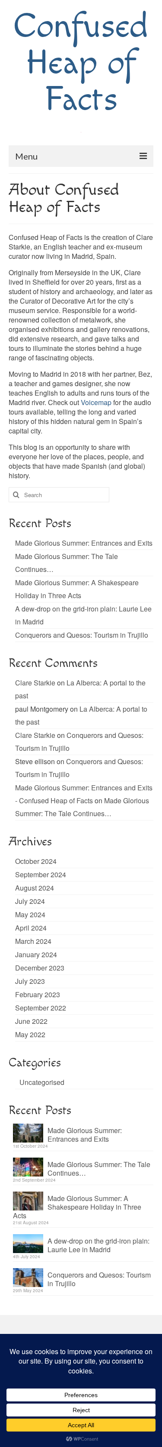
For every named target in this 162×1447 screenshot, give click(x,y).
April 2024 (31, 928)
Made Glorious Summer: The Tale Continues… (99, 1168)
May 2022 (30, 1034)
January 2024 (36, 954)
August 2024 (34, 888)
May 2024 (30, 914)
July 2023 (30, 981)
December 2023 (39, 968)
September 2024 (40, 874)
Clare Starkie (35, 683)
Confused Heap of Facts (81, 63)
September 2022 (40, 1008)
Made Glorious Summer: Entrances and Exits (83, 543)
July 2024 (30, 901)
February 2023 (37, 994)
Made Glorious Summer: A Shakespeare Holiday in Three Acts (77, 1206)
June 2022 (31, 1021)
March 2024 (33, 941)
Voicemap (96, 402)
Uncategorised (41, 1082)
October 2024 (36, 861)
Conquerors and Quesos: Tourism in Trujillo (81, 635)
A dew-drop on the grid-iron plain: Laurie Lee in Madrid (98, 1245)
